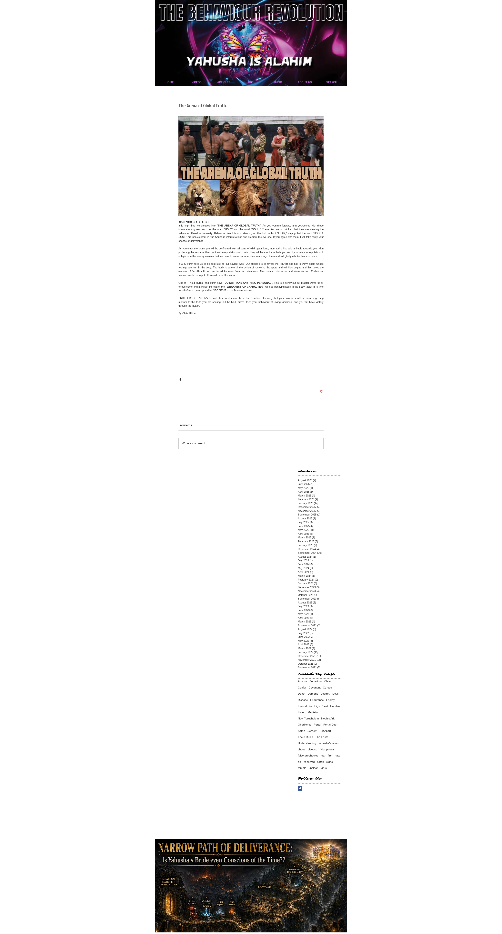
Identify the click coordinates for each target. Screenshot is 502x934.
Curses (327, 687)
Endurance (317, 699)
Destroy (325, 693)
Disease (303, 699)
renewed (309, 761)
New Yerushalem (308, 718)
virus (324, 767)
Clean (328, 681)
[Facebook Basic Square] (300, 788)
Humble (335, 706)
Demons (313, 693)
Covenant (315, 687)
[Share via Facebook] (180, 379)
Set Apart (325, 730)
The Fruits (321, 736)
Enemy (330, 699)
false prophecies (308, 755)
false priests (327, 749)
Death (301, 693)
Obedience (304, 724)
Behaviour (315, 681)
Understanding (307, 743)
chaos (301, 749)
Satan (301, 730)
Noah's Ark (328, 718)
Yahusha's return (328, 743)
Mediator (313, 712)
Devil (335, 693)
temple (302, 767)
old (300, 761)
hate (337, 755)
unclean (313, 767)
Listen (301, 712)
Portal (317, 724)
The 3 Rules (305, 736)
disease (312, 749)
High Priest (321, 706)
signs (329, 761)
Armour (302, 681)
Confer (302, 687)
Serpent (312, 730)
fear (323, 755)
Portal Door (330, 724)
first (330, 755)
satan (320, 761)
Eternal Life (305, 706)
